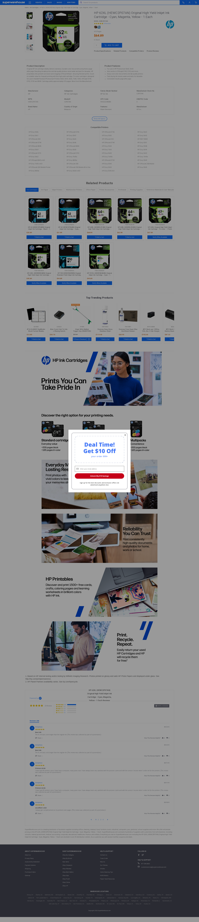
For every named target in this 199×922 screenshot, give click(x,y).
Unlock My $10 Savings (99, 476)
